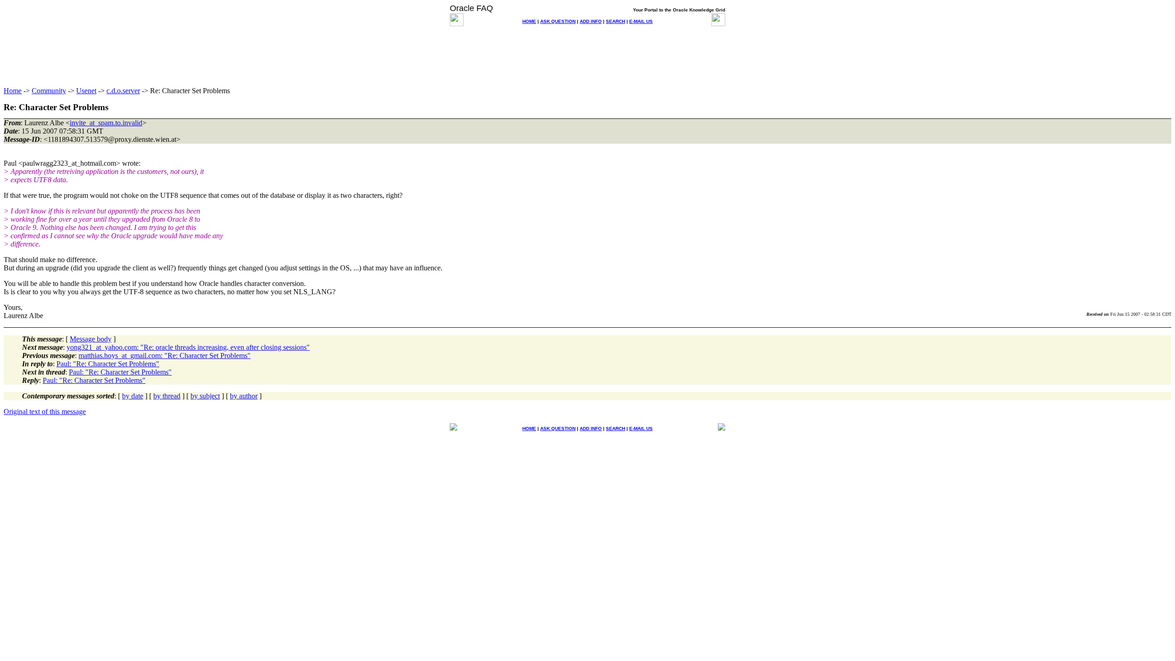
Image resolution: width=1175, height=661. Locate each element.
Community (49, 91)
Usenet (86, 91)
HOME (529, 21)
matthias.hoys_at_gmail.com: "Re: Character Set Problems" (164, 355)
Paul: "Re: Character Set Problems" (107, 364)
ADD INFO (591, 21)
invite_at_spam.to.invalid (106, 123)
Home (13, 91)
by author (243, 396)
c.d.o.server (123, 91)
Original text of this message (45, 411)
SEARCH (615, 21)
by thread (166, 396)
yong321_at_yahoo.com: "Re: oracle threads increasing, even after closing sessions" (188, 347)
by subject (205, 396)
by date (132, 396)
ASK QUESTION (558, 21)
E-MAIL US (641, 21)
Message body (91, 339)
